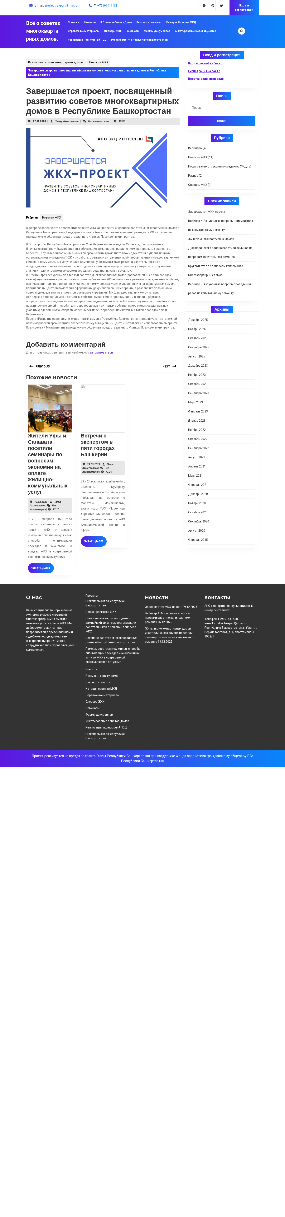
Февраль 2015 (198, 539)
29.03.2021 (93, 464)
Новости (90, 22)
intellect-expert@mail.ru (61, 5)
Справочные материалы (83, 31)
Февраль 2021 (198, 484)
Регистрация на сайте (204, 71)
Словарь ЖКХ (113, 31)
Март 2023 (195, 402)
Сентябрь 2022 (198, 448)
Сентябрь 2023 (198, 393)
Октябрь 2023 (197, 384)
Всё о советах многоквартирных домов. (43, 31)
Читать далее (42, 569)
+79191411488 (107, 5)
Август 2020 (196, 530)
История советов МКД (181, 22)
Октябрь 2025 (197, 338)
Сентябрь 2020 (198, 521)
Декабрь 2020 (198, 494)
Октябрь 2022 (197, 439)
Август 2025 (196, 356)
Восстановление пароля (206, 78)
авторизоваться (101, 352)
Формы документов (157, 31)
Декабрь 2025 (198, 319)
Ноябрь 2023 (197, 374)
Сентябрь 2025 (198, 347)
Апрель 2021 (197, 466)
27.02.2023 (39, 121)
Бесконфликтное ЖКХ (101, 611)
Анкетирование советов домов (195, 31)
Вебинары (132, 31)
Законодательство (148, 22)
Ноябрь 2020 (197, 503)
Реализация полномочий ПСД (87, 39)
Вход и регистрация (244, 7)
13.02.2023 (40, 501)
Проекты (73, 22)
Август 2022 (196, 457)
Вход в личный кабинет (205, 63)
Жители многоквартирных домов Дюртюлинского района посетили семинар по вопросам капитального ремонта (220, 248)
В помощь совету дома (116, 22)
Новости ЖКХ (98, 62)
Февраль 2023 (198, 411)
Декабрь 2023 (198, 365)
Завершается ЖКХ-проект (206, 211)
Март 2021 (195, 475)
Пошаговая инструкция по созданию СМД (217, 166)
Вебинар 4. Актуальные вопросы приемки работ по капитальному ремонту (167, 618)
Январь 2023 (197, 420)
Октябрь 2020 (197, 512)
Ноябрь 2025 (197, 329)
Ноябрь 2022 (197, 429)
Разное (193, 175)
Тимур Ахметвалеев (67, 121)
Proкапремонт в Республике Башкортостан (139, 39)
